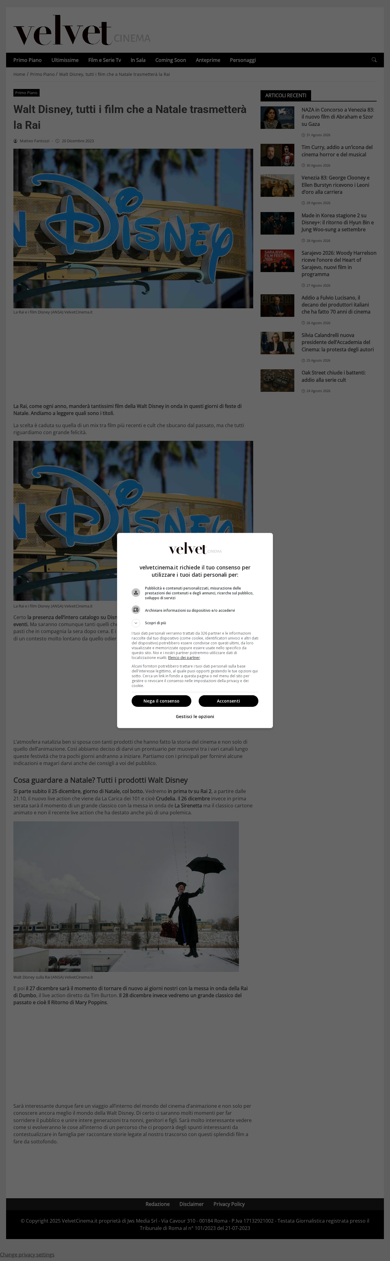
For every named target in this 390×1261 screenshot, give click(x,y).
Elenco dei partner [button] (184, 657)
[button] (195, 623)
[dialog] (195, 630)
